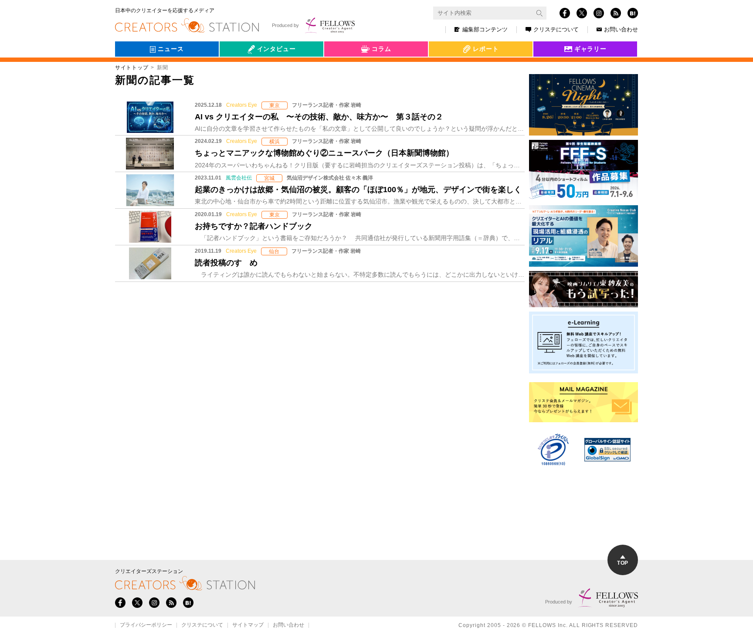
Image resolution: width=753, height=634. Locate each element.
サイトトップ (131, 67)
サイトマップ (248, 625)
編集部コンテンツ (485, 29)
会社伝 (236, 69)
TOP (622, 563)
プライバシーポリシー (146, 625)
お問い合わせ (621, 29)
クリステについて (556, 29)
